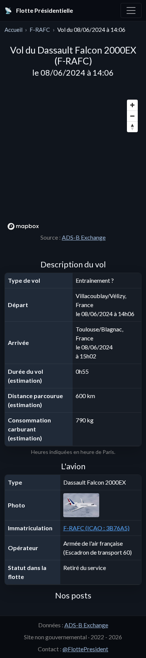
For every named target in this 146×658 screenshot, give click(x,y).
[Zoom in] (132, 105)
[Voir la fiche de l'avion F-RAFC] (100, 505)
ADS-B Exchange (84, 237)
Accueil (13, 29)
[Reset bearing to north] (132, 126)
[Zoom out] (132, 115)
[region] (73, 164)
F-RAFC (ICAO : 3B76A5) (96, 527)
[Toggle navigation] (131, 10)
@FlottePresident (85, 648)
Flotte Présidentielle (38, 10)
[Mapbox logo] (23, 226)
